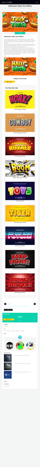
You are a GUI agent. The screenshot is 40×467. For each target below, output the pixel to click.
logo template (14, 306)
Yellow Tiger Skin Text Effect (20, 222)
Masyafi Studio (20, 340)
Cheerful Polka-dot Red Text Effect (20, 269)
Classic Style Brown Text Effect (20, 132)
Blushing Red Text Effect (20, 292)
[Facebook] (4, 386)
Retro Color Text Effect (20, 245)
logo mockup (9, 306)
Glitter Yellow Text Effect (20, 156)
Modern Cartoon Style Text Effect (20, 177)
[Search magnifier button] (35, 304)
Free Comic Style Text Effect (20, 109)
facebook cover (26, 306)
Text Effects (5, 326)
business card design (20, 306)
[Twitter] (6, 386)
